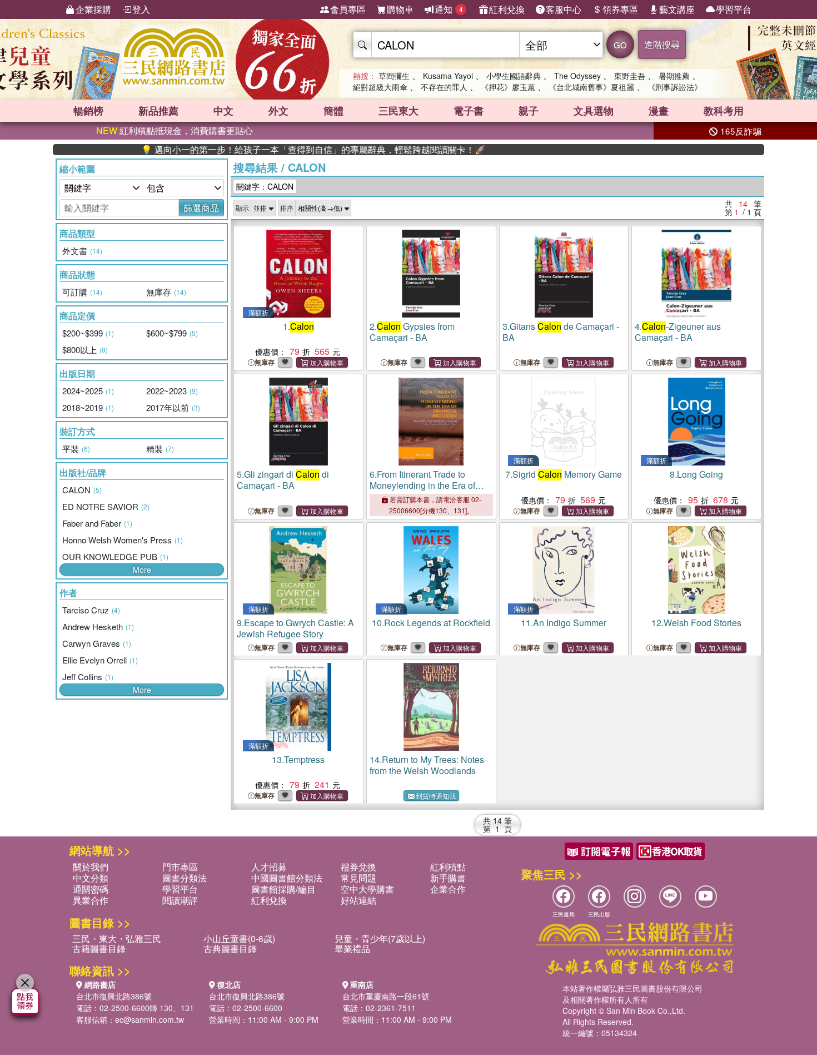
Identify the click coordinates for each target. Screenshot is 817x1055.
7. (563, 474)
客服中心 (563, 9)
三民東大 (398, 110)
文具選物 (594, 110)
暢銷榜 (88, 110)
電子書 (469, 110)
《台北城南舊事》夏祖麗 (591, 86)
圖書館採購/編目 (283, 889)
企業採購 (93, 9)
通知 (449, 9)
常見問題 (358, 877)
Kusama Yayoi (448, 75)
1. (298, 326)
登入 (141, 9)
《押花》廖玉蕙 (508, 86)
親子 (529, 110)
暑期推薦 (674, 75)
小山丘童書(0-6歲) (239, 938)
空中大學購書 (367, 889)
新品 (158, 110)
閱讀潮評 (180, 900)
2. (412, 332)
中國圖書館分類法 (286, 877)
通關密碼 (90, 889)
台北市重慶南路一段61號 (385, 996)
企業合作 (448, 889)
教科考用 (724, 110)
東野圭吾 (629, 75)
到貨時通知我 (436, 795)
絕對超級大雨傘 (380, 86)
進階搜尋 (662, 44)
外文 (278, 110)
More (142, 569)
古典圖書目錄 (230, 948)
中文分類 (90, 877)
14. (427, 765)
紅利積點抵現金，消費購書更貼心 (174, 130)
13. (298, 759)
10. (431, 622)
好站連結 (358, 900)
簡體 (333, 110)
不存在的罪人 (444, 86)
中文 (223, 110)
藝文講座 (677, 9)
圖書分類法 (184, 877)
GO (620, 45)
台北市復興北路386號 (114, 996)
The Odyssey (577, 75)
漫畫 (659, 110)
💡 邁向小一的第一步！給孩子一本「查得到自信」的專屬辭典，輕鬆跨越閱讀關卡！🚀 (283, 149)
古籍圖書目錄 (99, 948)
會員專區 (348, 9)
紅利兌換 (507, 9)
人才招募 (269, 866)
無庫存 (265, 362)
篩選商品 (201, 207)
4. (678, 332)
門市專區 (180, 866)
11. (563, 622)
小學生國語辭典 (513, 75)
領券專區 (620, 9)
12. (696, 622)
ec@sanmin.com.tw (149, 1019)
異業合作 (90, 900)
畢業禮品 (352, 948)
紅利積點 (448, 866)
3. (560, 332)
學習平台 (733, 9)
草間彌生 (394, 75)
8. (696, 474)
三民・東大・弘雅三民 (116, 938)
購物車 (400, 9)
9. (295, 628)
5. (283, 480)
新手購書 (448, 877)
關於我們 (90, 866)
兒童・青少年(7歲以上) (380, 938)
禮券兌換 (358, 866)
